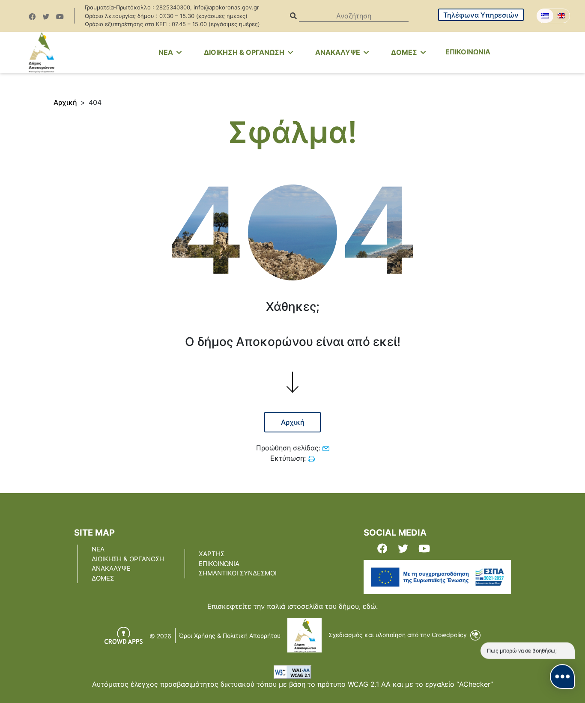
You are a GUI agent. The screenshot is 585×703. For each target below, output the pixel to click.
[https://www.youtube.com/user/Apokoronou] (60, 16)
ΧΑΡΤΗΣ (211, 554)
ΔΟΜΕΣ (405, 52)
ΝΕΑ (98, 549)
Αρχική (65, 102)
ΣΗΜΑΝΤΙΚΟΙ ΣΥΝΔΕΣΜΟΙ (238, 573)
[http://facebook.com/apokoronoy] (32, 16)
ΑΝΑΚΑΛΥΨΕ (338, 52)
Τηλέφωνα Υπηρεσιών (481, 15)
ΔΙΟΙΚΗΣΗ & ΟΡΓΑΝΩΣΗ (245, 52)
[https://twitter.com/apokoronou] (45, 16)
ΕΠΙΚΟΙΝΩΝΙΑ (467, 52)
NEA (166, 52)
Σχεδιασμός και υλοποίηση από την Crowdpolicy (398, 634)
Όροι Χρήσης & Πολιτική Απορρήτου (230, 635)
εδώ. (370, 606)
